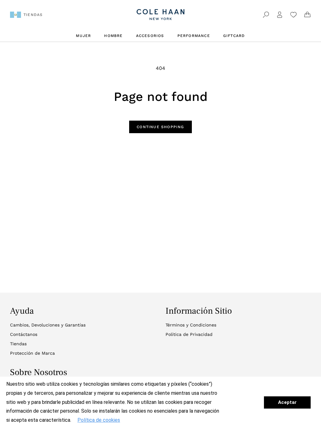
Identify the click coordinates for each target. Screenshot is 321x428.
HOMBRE (113, 36)
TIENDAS (33, 15)
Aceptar (287, 402)
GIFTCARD (234, 36)
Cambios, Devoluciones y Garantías (48, 324)
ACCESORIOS (150, 36)
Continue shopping (160, 127)
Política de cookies (98, 420)
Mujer (83, 36)
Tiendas (18, 343)
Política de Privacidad (189, 334)
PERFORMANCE (193, 36)
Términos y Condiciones (191, 324)
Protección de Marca (32, 353)
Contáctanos (23, 334)
